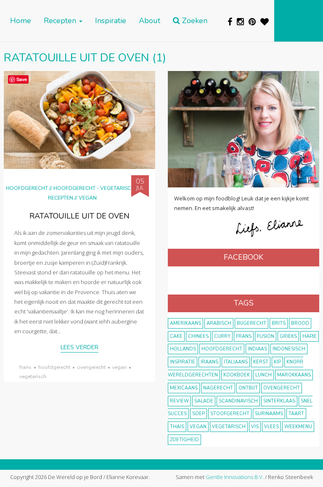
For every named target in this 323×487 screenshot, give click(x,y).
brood (300, 323)
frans (25, 367)
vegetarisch (32, 376)
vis (255, 427)
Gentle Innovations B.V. (235, 477)
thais (177, 427)
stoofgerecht (229, 414)
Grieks (288, 336)
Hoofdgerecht (27, 188)
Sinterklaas (279, 401)
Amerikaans (185, 323)
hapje (309, 336)
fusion (265, 336)
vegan (119, 367)
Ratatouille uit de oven (79, 216)
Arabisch (219, 323)
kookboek (236, 375)
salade (203, 401)
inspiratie (182, 362)
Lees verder (79, 347)
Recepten (61, 21)
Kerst (260, 362)
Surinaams (269, 414)
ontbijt (248, 388)
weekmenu (298, 427)
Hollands (183, 349)
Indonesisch (289, 349)
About (149, 21)
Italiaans (236, 362)
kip (277, 362)
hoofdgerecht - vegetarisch (94, 188)
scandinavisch (238, 401)
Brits (279, 323)
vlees (271, 427)
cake (176, 336)
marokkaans (294, 375)
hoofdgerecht (54, 367)
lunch (263, 375)
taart (296, 414)
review (179, 401)
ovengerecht (91, 367)
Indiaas (257, 349)
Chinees (198, 336)
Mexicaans (184, 388)
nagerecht (218, 388)
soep (198, 414)
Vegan (88, 197)
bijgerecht (251, 323)
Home (20, 21)
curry (222, 336)
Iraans (209, 362)
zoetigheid (184, 440)
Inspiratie (110, 21)
